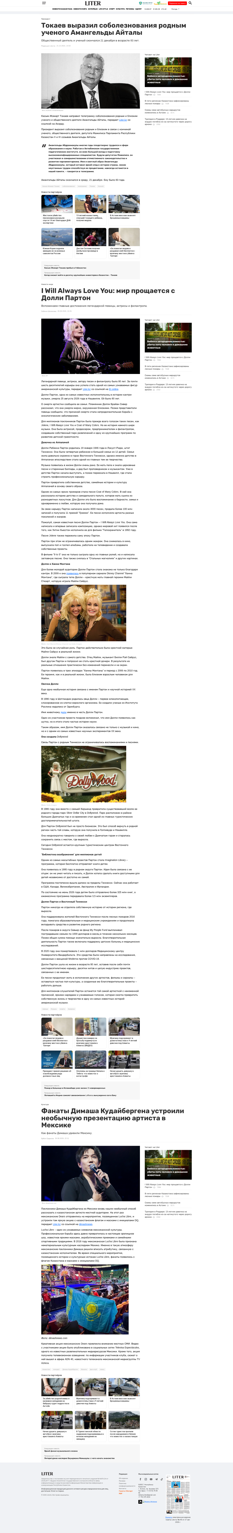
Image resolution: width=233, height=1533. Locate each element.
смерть (62, 1009)
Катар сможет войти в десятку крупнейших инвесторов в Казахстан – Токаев (80, 275)
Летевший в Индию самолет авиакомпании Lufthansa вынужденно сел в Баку (80, 1095)
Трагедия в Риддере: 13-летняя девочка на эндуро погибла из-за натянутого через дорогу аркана (168, 122)
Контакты (122, 1488)
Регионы (130, 9)
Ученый (101, 186)
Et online (113, 389)
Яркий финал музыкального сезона (61, 1451)
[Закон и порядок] (146, 3)
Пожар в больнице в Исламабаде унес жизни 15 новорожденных (74, 1088)
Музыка (54, 1009)
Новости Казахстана (62, 9)
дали (63, 712)
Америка (71, 1009)
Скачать (168, 1517)
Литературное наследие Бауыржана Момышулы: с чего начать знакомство (79, 1458)
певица (45, 1009)
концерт (56, 1369)
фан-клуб (93, 1369)
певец (102, 1369)
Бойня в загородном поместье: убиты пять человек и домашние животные (167, 79)
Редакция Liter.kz (48, 46)
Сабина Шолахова (48, 311)
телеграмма (82, 186)
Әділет (138, 9)
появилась (72, 573)
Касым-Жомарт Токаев (50, 186)
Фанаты (84, 1369)
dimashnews (85, 1224)
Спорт (112, 9)
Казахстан (46, 1369)
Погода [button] (174, 9)
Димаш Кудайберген (70, 1369)
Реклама (122, 1481)
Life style (103, 9)
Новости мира (80, 9)
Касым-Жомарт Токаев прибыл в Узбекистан (65, 268)
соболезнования (68, 186)
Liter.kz (123, 120)
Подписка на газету (177, 3)
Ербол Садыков (47, 1138)
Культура (120, 9)
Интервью (93, 9)
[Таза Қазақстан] (161, 3)
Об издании (123, 1478)
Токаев (92, 186)
